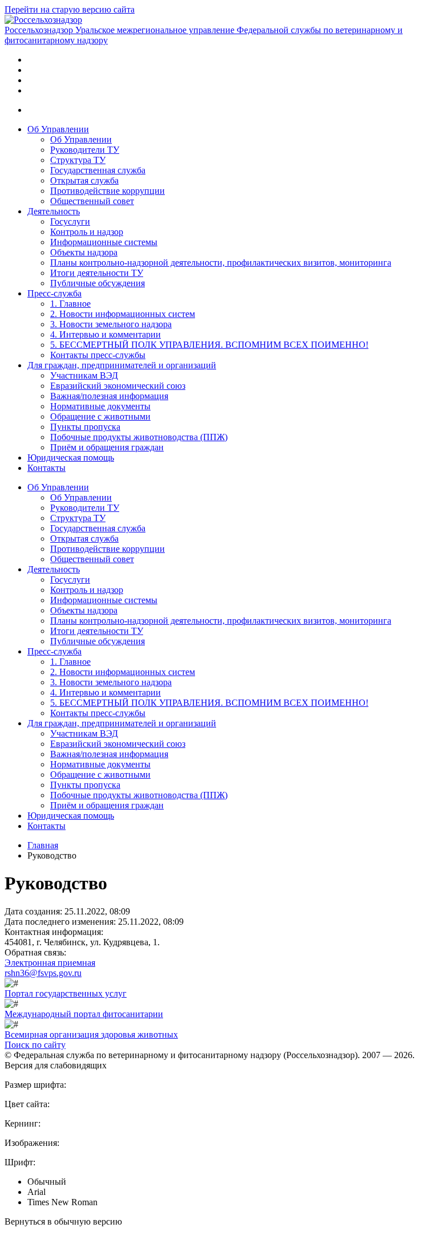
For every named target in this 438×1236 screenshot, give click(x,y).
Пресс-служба (54, 293)
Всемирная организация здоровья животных (91, 1034)
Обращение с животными (100, 416)
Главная (42, 845)
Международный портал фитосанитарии (84, 1014)
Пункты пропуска (85, 427)
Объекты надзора (83, 252)
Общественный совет (92, 201)
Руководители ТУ (84, 149)
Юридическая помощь (70, 457)
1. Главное (70, 303)
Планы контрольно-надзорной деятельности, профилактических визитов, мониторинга (220, 262)
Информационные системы (103, 242)
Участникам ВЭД (84, 375)
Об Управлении (58, 129)
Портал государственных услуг (66, 993)
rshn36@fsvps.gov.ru (43, 973)
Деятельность (53, 211)
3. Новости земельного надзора (111, 324)
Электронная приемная (50, 962)
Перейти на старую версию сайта (70, 9)
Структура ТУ (78, 160)
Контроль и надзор (86, 232)
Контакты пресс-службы (97, 355)
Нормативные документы (100, 406)
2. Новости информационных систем (122, 314)
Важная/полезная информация (109, 396)
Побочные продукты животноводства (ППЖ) (139, 437)
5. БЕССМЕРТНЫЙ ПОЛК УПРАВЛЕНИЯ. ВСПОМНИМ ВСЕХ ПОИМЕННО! (209, 344)
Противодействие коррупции (107, 191)
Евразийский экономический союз (117, 386)
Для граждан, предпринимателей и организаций (121, 365)
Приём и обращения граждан (107, 447)
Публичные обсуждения (97, 283)
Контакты (46, 468)
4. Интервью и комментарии (105, 334)
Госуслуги (70, 221)
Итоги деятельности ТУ (96, 273)
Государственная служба (97, 170)
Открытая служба (84, 180)
